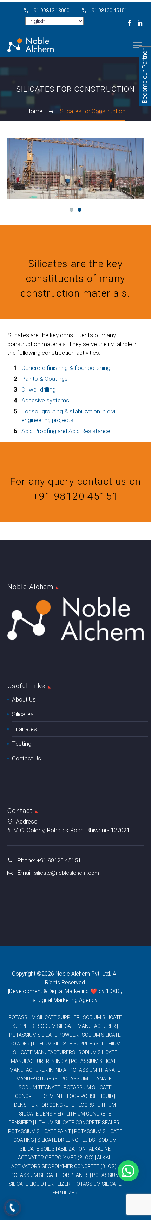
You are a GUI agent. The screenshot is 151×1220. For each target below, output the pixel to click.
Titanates (24, 728)
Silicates (23, 714)
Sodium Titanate (39, 1087)
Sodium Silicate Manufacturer (77, 1026)
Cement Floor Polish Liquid (78, 1096)
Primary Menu (137, 45)
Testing (21, 743)
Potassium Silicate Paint (39, 1131)
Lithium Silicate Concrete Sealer (77, 1122)
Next (137, 169)
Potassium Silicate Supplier (44, 1017)
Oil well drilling (38, 389)
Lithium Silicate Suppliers (66, 1043)
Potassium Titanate (86, 1079)
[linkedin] (140, 23)
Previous (14, 169)
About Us (24, 699)
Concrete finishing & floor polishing (65, 367)
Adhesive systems (45, 400)
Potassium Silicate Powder (44, 1035)
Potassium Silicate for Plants (50, 1175)
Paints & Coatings (44, 378)
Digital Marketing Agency (67, 1000)
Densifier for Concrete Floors (54, 1105)
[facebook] (129, 23)
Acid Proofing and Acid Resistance (65, 430)
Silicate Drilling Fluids (66, 1140)
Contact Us (26, 758)
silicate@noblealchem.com (66, 873)
